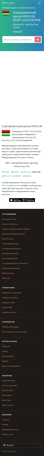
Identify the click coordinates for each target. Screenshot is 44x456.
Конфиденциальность (10, 430)
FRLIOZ (5, 172)
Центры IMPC (7, 307)
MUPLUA (25, 172)
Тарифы (5, 361)
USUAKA (26, 176)
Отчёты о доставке (9, 385)
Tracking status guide (10, 327)
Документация (8, 356)
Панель (5, 351)
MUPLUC (6, 176)
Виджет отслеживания (11, 366)
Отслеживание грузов (11, 268)
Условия (5, 425)
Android (16, 185)
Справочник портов (10, 298)
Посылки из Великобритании (13, 234)
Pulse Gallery (7, 395)
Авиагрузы (6, 278)
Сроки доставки (8, 381)
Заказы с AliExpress (10, 224)
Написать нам (7, 434)
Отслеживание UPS (10, 258)
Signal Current (7, 405)
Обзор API (6, 346)
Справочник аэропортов (11, 293)
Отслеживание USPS (10, 244)
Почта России (7, 239)
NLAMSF (16, 176)
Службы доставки (9, 312)
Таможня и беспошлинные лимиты (16, 229)
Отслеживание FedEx (10, 253)
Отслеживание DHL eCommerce (14, 263)
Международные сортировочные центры (19, 8)
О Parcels (5, 420)
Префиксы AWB (8, 302)
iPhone (5, 185)
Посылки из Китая (9, 219)
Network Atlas (7, 390)
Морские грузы (8, 273)
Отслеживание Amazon (11, 249)
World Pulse (6, 400)
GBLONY (15, 172)
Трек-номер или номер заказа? (14, 332)
